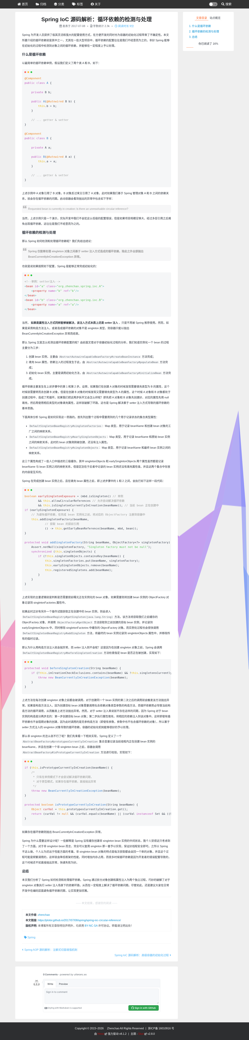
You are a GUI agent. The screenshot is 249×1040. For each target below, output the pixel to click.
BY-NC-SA (91, 925)
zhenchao (44, 914)
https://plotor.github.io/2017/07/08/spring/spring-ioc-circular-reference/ (79, 920)
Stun (141, 1033)
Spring (31, 937)
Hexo (101, 1033)
